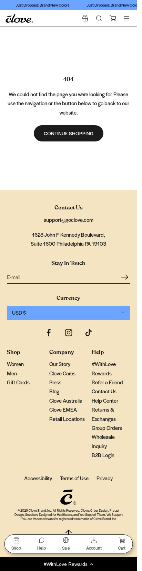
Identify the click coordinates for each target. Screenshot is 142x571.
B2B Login (103, 455)
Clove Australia (65, 400)
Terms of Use (74, 478)
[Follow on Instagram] (68, 332)
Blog (54, 391)
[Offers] (85, 18)
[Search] (99, 18)
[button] (68, 564)
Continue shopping (68, 133)
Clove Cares (62, 373)
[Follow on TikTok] (88, 332)
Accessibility (38, 478)
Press (55, 382)
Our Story (59, 363)
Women (15, 363)
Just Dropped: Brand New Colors (41, 5)
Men (12, 373)
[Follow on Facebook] (48, 332)
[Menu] (126, 18)
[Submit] (125, 276)
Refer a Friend (107, 382)
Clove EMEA (63, 409)
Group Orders (107, 427)
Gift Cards (18, 382)
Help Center (105, 400)
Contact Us (104, 391)
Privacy (105, 478)
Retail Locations (67, 418)
